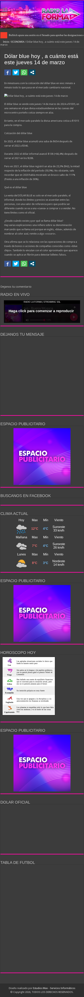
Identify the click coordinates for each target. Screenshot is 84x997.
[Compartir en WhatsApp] (24, 72)
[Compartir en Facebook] (7, 72)
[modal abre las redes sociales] (32, 72)
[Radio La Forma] (42, 14)
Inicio (5, 41)
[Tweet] (16, 72)
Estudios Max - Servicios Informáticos (54, 988)
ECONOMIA (17, 41)
